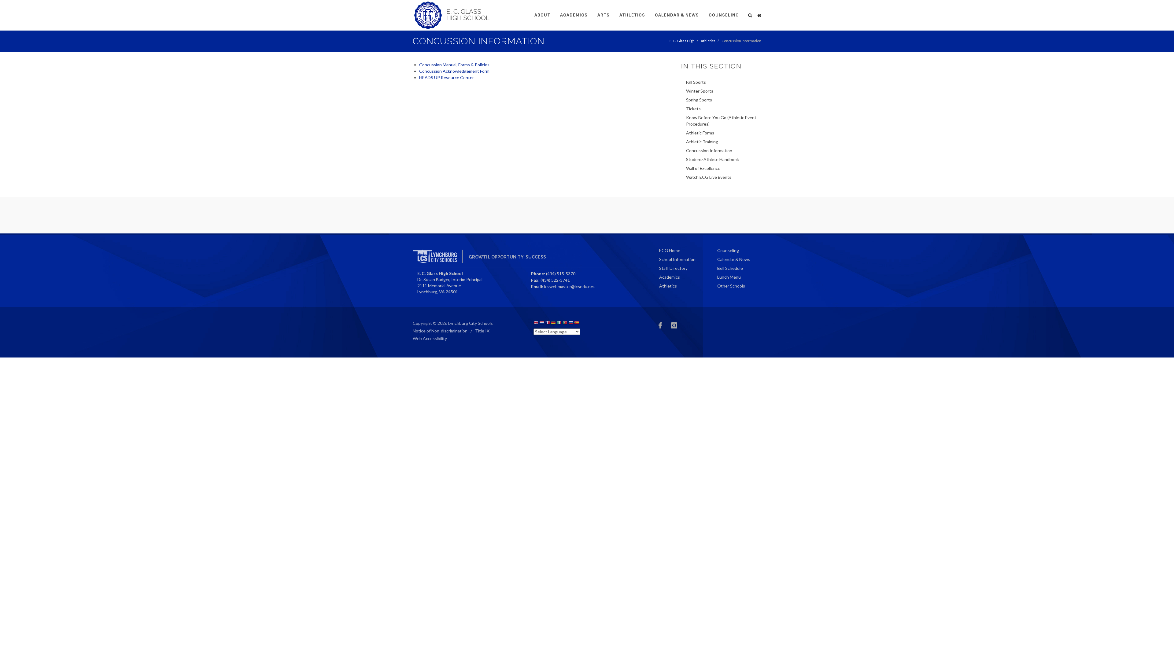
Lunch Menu (729, 277)
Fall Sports (696, 82)
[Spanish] (576, 323)
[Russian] (570, 323)
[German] (553, 323)
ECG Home (669, 250)
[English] (535, 323)
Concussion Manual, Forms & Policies (454, 64)
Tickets (693, 108)
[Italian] (559, 323)
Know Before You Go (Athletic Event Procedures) (721, 121)
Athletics (632, 15)
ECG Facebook (660, 325)
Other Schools (731, 285)
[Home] (759, 14)
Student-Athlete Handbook (712, 159)
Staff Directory (673, 268)
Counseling (724, 15)
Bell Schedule (730, 268)
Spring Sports (699, 99)
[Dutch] (541, 323)
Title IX (482, 330)
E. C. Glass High (682, 40)
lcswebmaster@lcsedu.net (569, 286)
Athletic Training (702, 141)
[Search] (750, 14)
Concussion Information (709, 150)
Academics (574, 15)
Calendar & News (677, 15)
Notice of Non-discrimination (440, 330)
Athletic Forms (700, 132)
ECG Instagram (674, 325)
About (542, 15)
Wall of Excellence (703, 168)
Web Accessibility (430, 338)
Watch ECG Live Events (708, 177)
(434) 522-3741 (555, 280)
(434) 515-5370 (560, 273)
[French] (547, 323)
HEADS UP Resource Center (446, 77)
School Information (677, 259)
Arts (603, 15)
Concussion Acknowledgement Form (454, 71)
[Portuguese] (565, 323)
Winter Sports (699, 91)
